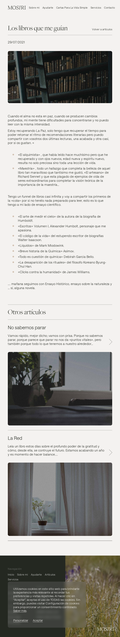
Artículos (50, 574)
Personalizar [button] (20, 620)
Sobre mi (34, 7)
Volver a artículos (102, 29)
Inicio (11, 574)
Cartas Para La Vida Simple (72, 7)
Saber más (19, 610)
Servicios (96, 7)
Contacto (109, 7)
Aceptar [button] (38, 620)
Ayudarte (47, 7)
